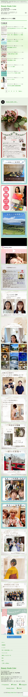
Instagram (24, 684)
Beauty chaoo (10, 688)
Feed (20, 688)
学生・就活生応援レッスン (7, 650)
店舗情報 (3, 645)
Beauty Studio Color (8, 6)
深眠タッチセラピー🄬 (6, 655)
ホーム (3, 642)
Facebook (6, 684)
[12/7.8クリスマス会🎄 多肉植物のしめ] (14, 118)
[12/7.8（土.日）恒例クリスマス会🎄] (14, 145)
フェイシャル (4, 652)
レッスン (3, 647)
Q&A (3, 660)
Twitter (15, 684)
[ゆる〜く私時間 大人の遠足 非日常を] (14, 357)
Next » (20, 91)
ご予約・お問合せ (5, 663)
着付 (3, 658)
